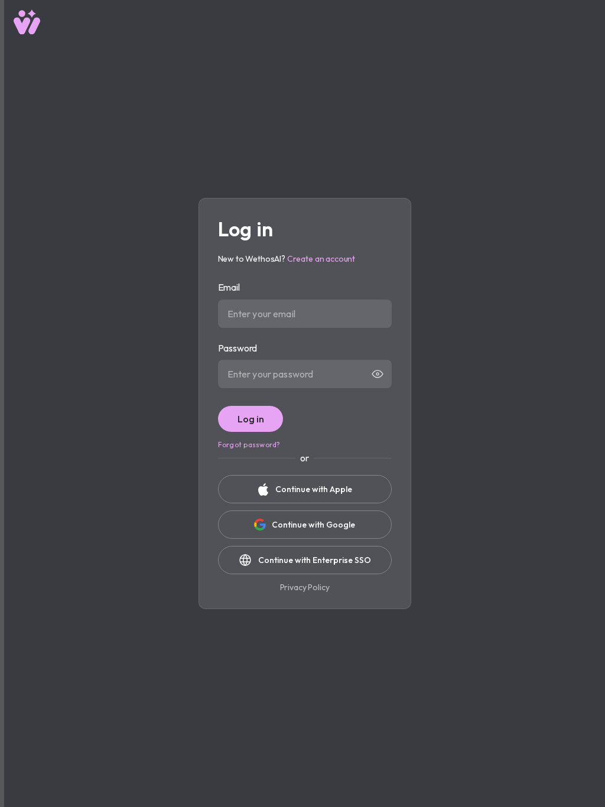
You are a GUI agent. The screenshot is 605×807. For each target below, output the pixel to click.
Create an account (321, 258)
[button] (377, 374)
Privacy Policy (305, 587)
